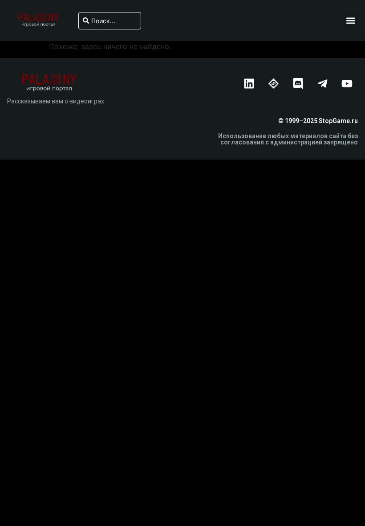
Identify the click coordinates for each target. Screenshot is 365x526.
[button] (350, 20)
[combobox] (109, 20)
